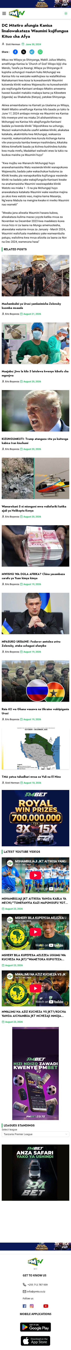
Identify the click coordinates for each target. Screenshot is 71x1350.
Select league (9, 1129)
